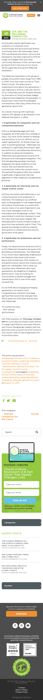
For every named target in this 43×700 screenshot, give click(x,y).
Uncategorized (9, 372)
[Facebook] (15, 625)
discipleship (32, 372)
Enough (36, 414)
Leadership (23, 361)
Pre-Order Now (20, 8)
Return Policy (21, 690)
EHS (4, 375)
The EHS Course (19, 369)
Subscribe (21, 613)
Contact (21, 688)
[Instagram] (21, 625)
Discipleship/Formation (13, 358)
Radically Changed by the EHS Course (10, 416)
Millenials (17, 380)
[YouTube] (28, 625)
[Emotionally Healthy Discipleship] (13, 15)
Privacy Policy (21, 692)
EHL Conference (31, 358)
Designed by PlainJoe (21, 697)
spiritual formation (25, 366)
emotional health (10, 361)
